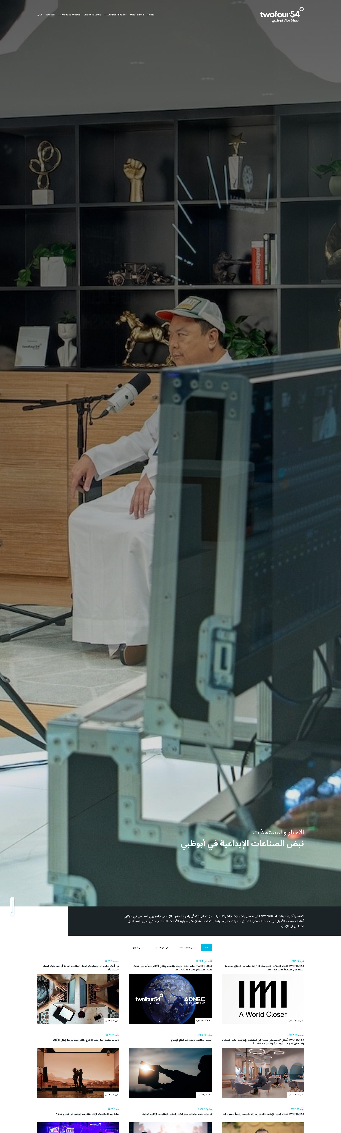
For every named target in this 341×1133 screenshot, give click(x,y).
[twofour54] (282, 15)
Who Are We (137, 15)
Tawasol (50, 15)
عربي (39, 15)
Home (150, 15)
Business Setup (92, 15)
